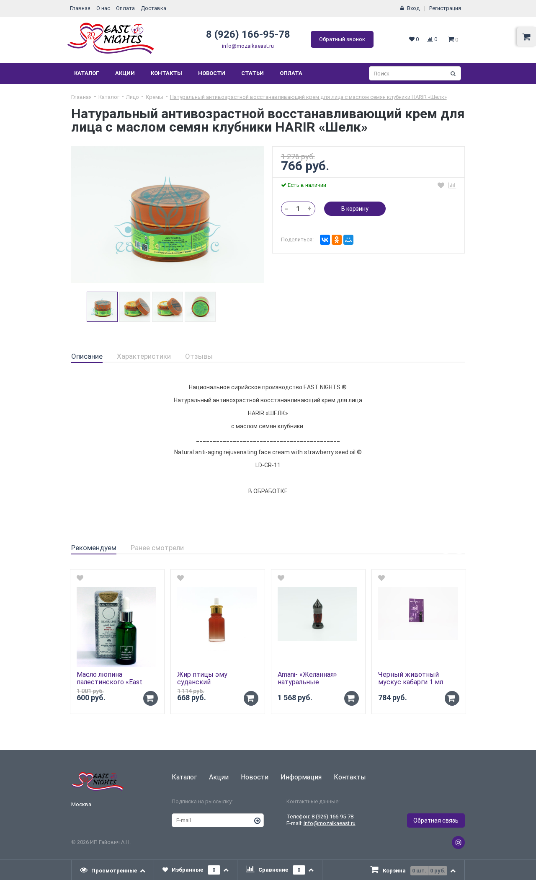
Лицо (132, 97)
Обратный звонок (342, 39)
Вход (413, 8)
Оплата (125, 8)
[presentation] (113, 870)
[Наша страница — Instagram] (458, 842)
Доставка (153, 8)
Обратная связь (436, 820)
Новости (211, 73)
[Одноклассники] (337, 240)
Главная (80, 8)
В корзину (354, 208)
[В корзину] (150, 698)
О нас (103, 8)
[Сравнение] (452, 185)
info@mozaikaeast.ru (248, 46)
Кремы (154, 97)
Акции (125, 73)
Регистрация (445, 8)
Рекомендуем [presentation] (93, 548)
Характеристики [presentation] (144, 356)
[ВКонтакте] (325, 240)
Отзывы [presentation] (199, 356)
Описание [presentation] (87, 356)
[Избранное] (441, 185)
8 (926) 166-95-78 (248, 34)
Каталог (86, 73)
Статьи (252, 73)
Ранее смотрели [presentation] (157, 548)
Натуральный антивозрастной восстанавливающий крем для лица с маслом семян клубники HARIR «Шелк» (308, 97)
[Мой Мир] (348, 240)
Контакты (166, 73)
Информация (301, 777)
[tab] (87, 356)
